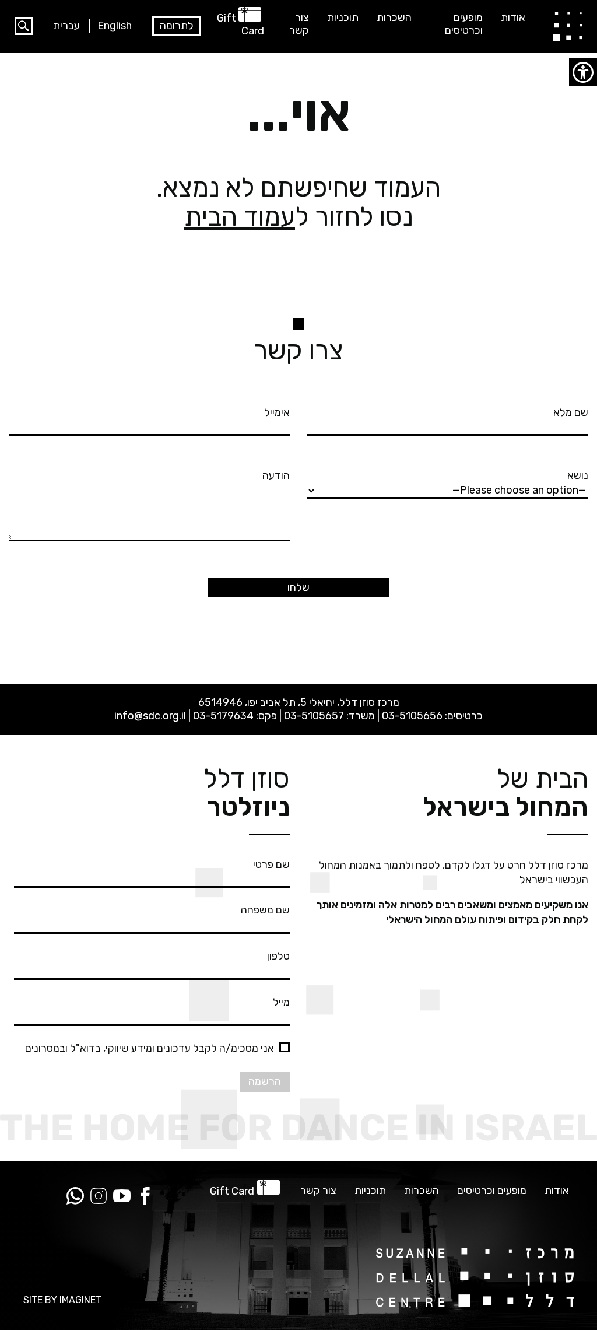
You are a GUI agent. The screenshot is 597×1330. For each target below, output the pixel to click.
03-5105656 (412, 715)
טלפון (278, 956)
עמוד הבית (239, 216)
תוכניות (343, 18)
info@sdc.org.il (150, 715)
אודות (513, 18)
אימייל (277, 412)
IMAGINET (80, 1300)
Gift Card (240, 24)
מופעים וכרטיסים (464, 24)
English (114, 25)
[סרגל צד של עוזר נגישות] (583, 72)
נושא (577, 475)
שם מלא (570, 412)
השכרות (394, 18)
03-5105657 (314, 715)
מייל (281, 1002)
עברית (66, 25)
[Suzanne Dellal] (567, 25)
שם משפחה (265, 910)
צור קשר (299, 24)
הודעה (276, 475)
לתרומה (177, 25)
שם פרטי (271, 864)
